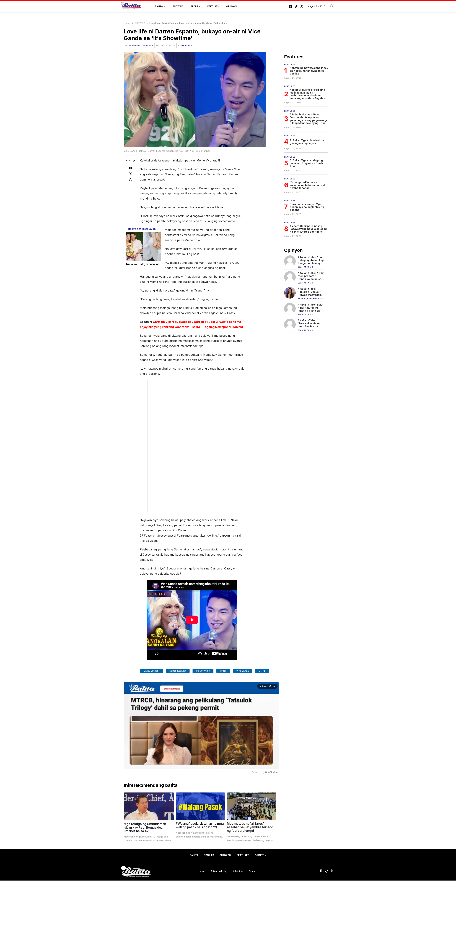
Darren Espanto (177, 671)
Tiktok (223, 671)
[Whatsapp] (130, 180)
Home (127, 23)
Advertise (238, 871)
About (203, 871)
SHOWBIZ (178, 6)
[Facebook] (130, 168)
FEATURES (213, 6)
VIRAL (262, 671)
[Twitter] (130, 174)
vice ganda (242, 671)
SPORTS (195, 6)
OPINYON (231, 6)
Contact (252, 871)
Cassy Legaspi (151, 671)
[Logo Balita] (131, 6)
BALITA (159, 6)
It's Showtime (203, 671)
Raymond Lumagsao (141, 45)
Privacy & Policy (219, 871)
